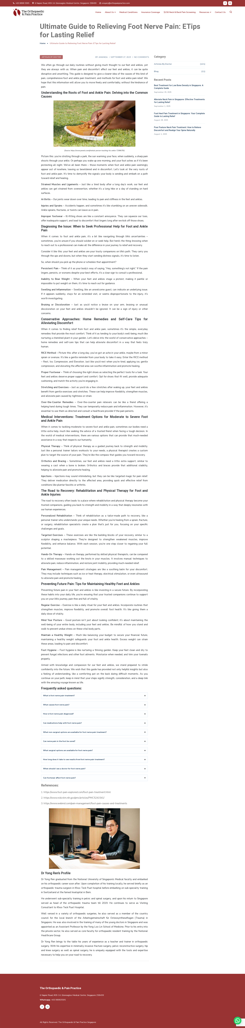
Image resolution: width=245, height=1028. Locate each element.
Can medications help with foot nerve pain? (62, 723)
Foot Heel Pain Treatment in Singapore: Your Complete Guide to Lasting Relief (179, 115)
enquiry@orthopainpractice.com (116, 3)
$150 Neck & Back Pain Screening (180, 12)
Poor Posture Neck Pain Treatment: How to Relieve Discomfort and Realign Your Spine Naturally (177, 129)
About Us (109, 12)
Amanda (103, 57)
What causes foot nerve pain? (56, 705)
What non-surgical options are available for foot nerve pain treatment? (75, 732)
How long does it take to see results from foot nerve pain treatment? (74, 759)
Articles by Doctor (51, 57)
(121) (202, 64)
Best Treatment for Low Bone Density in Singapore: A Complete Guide (178, 87)
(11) (203, 71)
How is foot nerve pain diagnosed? (58, 714)
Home (98, 12)
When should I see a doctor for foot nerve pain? (64, 768)
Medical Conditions (128, 12)
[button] (237, 1020)
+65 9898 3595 (22, 3)
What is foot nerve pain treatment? (59, 695)
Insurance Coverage (150, 12)
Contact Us (220, 12)
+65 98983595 (58, 999)
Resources (204, 12)
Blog (156, 71)
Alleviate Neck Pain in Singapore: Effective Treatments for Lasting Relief (179, 101)
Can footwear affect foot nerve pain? (59, 778)
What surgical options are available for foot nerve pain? (68, 750)
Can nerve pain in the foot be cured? (59, 741)
